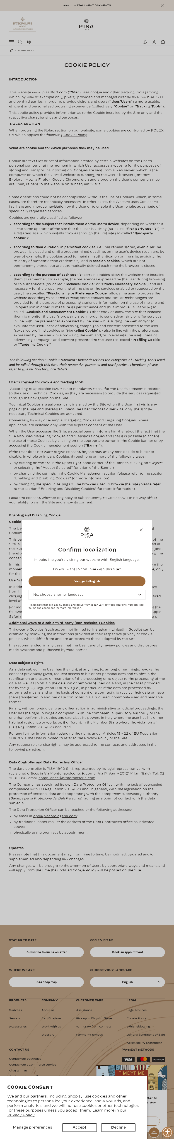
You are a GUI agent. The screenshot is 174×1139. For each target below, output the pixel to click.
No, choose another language (58, 594)
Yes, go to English (87, 581)
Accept (79, 1127)
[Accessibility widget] (167, 1132)
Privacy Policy (21, 1115)
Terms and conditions (42, 608)
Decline (118, 1127)
